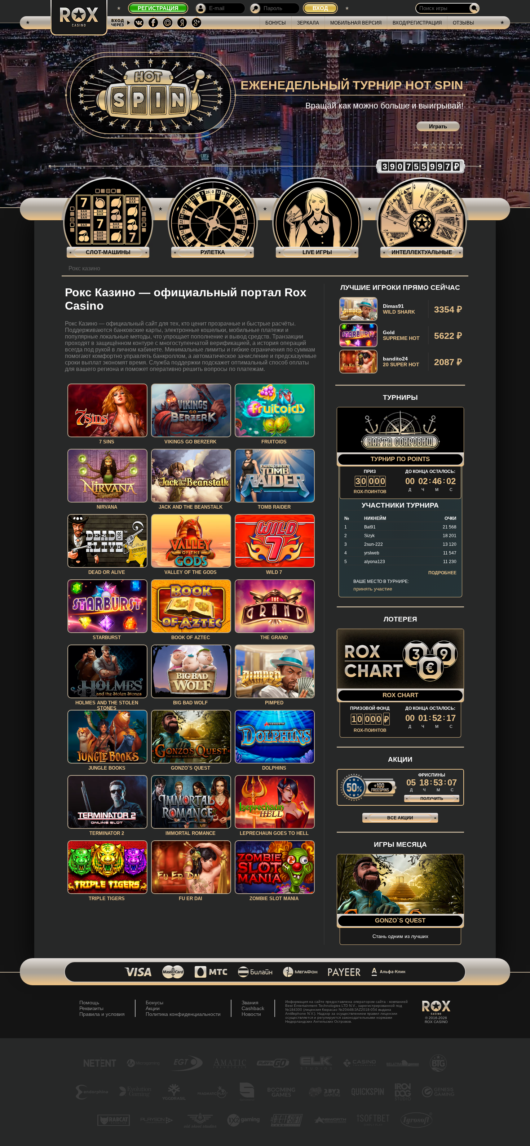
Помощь (89, 1002)
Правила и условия (102, 1014)
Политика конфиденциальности (183, 1014)
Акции (153, 1008)
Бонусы (275, 23)
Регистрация (158, 8)
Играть (438, 126)
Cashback (253, 1008)
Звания (250, 1002)
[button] (416, 145)
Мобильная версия (355, 23)
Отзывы (463, 23)
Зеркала (308, 23)
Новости (251, 1014)
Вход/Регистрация (417, 23)
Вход (320, 8)
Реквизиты (91, 1008)
